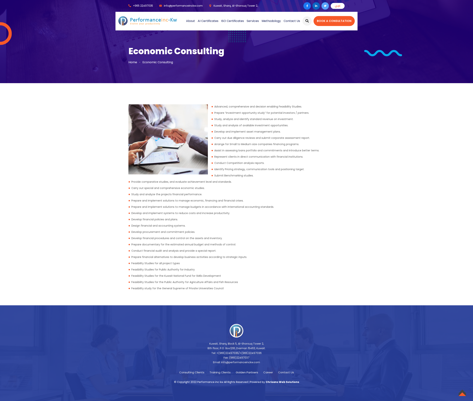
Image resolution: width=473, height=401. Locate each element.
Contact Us (292, 21)
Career (268, 372)
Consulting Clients (191, 372)
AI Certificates (208, 21)
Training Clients (220, 372)
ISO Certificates (232, 21)
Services (253, 21)
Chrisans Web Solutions (282, 382)
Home (132, 62)
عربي (338, 5)
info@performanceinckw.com (183, 6)
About (190, 21)
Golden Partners (247, 372)
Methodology (271, 21)
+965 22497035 (143, 6)
